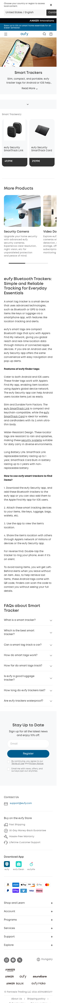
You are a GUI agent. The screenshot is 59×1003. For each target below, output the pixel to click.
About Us (16, 999)
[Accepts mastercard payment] (47, 884)
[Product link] (14, 131)
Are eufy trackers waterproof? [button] (23, 701)
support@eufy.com (21, 803)
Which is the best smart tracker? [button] (19, 632)
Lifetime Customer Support (24, 842)
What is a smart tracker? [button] (20, 620)
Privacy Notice (36, 764)
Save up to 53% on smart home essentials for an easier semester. (27, 27)
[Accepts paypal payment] (7, 890)
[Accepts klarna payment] (39, 890)
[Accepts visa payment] (31, 890)
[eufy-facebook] (13, 960)
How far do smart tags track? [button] (23, 665)
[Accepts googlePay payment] (39, 884)
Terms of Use (17, 764)
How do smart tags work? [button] (20, 655)
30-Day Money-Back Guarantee (27, 831)
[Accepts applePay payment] (23, 884)
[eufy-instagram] (6, 960)
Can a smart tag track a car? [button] (22, 645)
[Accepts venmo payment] (23, 890)
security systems (31, 440)
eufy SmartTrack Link (16, 409)
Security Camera (16, 231)
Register (28, 753)
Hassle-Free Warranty (21, 837)
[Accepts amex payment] (15, 884)
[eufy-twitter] (19, 960)
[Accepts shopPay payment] (15, 890)
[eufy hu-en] (24, 34)
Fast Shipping (17, 825)
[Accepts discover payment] (31, 884)
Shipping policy (36, 999)
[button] (51, 5)
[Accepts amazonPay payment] (7, 884)
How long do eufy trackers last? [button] (24, 690)
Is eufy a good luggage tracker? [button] (19, 678)
